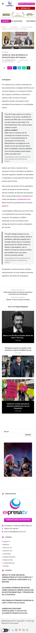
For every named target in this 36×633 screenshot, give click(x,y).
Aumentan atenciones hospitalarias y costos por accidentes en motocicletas (14, 611)
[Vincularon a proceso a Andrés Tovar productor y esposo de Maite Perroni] (18, 366)
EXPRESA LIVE (25, 8)
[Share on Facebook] (15, 67)
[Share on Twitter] (19, 67)
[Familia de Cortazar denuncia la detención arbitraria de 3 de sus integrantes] (18, 390)
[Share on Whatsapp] (24, 67)
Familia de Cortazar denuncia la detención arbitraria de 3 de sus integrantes (18, 406)
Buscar (6, 431)
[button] (4, 630)
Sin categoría (13, 27)
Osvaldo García (10, 60)
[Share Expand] (28, 67)
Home (4, 27)
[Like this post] (10, 67)
